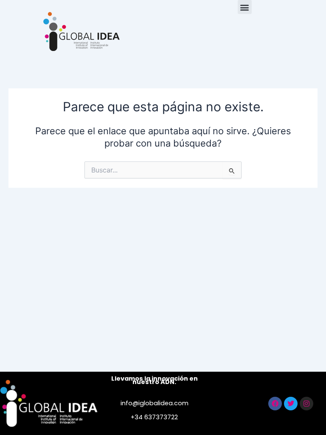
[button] (245, 7)
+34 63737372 (152, 417)
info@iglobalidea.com (154, 403)
